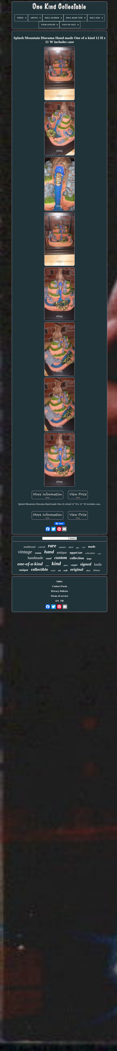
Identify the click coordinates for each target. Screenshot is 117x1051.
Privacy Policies (59, 591)
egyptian (76, 552)
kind (56, 563)
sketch (70, 547)
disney (96, 570)
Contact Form (59, 586)
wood (53, 570)
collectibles (90, 553)
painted (62, 547)
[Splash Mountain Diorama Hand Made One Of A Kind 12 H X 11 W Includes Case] (59, 74)
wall (65, 570)
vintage (25, 551)
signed (85, 564)
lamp (99, 553)
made (91, 546)
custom (60, 557)
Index (59, 581)
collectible (39, 569)
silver (88, 570)
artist (47, 565)
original (76, 569)
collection (77, 558)
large (89, 558)
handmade (35, 558)
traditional (29, 546)
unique (23, 570)
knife (98, 564)
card (83, 547)
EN (57, 600)
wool (49, 558)
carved (41, 547)
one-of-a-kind (30, 563)
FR (62, 600)
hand (49, 551)
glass (77, 547)
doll (59, 571)
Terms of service (59, 596)
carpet (74, 564)
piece (66, 565)
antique (62, 552)
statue (38, 553)
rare (52, 545)
